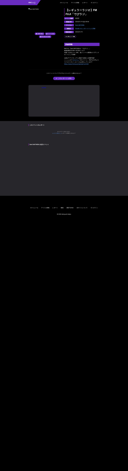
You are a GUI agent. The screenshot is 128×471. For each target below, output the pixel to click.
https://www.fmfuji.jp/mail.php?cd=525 (76, 64)
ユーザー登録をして (57, 133)
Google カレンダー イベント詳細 (85, 28)
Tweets (44, 87)
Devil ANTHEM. (80, 25)
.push (32, 2)
